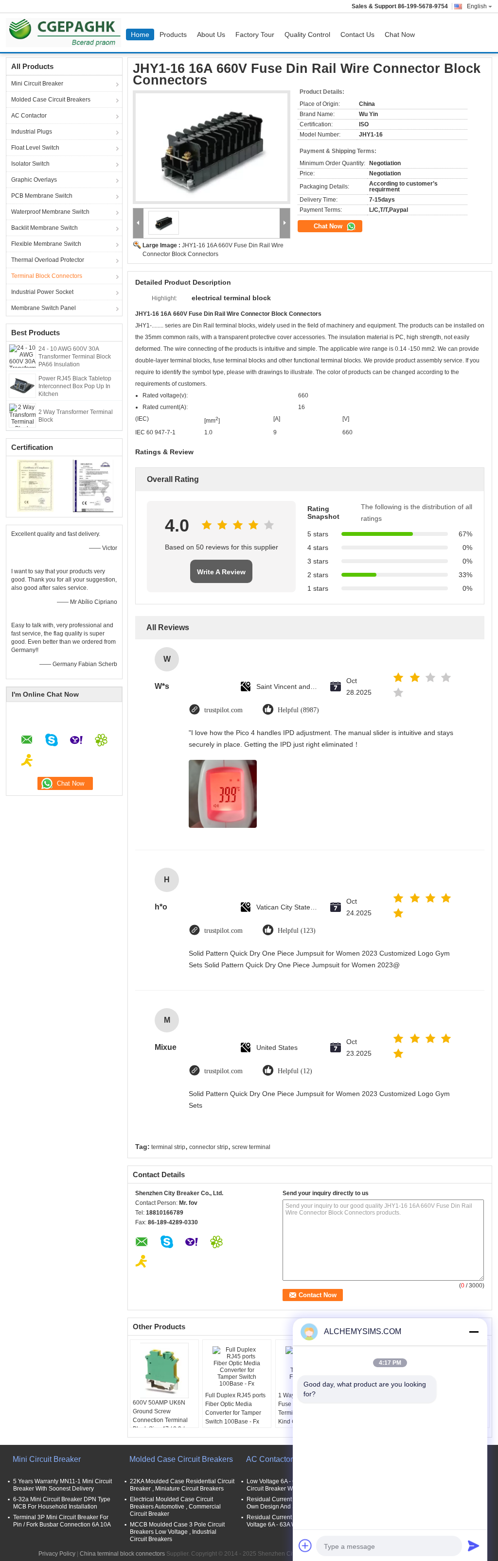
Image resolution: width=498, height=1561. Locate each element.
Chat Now (400, 34)
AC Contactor (29, 115)
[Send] (473, 1545)
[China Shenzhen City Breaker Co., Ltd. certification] (35, 485)
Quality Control (307, 34)
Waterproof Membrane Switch (50, 211)
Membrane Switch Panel (43, 308)
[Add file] (305, 1545)
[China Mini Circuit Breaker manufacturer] (66, 32)
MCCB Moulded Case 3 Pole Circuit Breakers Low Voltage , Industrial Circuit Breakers (177, 1532)
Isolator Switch (30, 163)
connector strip (208, 1147)
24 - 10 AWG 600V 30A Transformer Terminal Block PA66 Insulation (74, 356)
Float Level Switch (35, 147)
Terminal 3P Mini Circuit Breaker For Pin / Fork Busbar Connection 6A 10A (62, 1521)
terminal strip (168, 1147)
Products (173, 34)
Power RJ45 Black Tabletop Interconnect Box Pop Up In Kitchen (74, 386)
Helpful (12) (295, 1071)
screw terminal (251, 1147)
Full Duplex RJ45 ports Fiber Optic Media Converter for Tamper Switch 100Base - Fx (235, 1408)
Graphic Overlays (34, 179)
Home (140, 34)
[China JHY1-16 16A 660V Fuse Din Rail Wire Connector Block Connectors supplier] (211, 147)
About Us (211, 34)
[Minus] (474, 1332)
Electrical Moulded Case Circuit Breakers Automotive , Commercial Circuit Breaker (175, 1506)
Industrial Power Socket (42, 292)
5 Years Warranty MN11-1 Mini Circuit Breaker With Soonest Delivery (62, 1485)
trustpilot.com (223, 710)
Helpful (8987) (298, 710)
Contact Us (357, 34)
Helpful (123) (297, 930)
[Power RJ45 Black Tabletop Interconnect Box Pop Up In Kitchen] (22, 385)
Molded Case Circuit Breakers (50, 99)
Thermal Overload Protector (47, 260)
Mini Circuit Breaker (37, 83)
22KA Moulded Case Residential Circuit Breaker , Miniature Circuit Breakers (182, 1485)
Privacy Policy (56, 1553)
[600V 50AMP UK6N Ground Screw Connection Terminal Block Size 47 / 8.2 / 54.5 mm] (164, 1370)
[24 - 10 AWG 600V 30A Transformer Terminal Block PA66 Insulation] (22, 355)
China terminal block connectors (122, 1553)
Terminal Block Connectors (46, 276)
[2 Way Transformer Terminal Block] (22, 415)
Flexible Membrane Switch (46, 243)
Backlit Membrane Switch (44, 227)
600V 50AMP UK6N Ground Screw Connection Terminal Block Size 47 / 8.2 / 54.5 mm (160, 1420)
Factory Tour (254, 34)
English (477, 6)
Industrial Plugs (31, 131)
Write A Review (221, 572)
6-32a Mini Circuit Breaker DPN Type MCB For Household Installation (61, 1503)
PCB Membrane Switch (41, 195)
